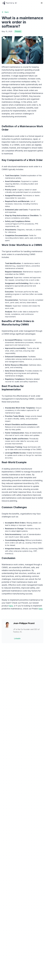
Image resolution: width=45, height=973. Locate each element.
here (11, 606)
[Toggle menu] (41, 3)
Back (7, 12)
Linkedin (17, 638)
